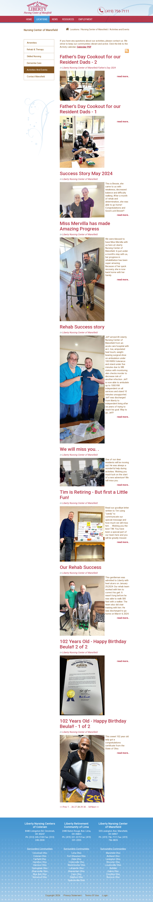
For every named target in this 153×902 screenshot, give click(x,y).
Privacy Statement (73, 895)
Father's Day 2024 (106, 67)
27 (75, 807)
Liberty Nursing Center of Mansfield (79, 67)
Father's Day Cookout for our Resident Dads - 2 (90, 59)
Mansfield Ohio (113, 853)
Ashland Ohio (113, 856)
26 (72, 807)
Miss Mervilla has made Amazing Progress (85, 226)
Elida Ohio (76, 859)
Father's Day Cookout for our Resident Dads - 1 (90, 109)
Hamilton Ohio (40, 862)
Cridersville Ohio (76, 862)
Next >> (95, 807)
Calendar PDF (84, 47)
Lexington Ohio (113, 859)
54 (89, 807)
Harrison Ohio (40, 865)
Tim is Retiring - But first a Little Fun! (94, 494)
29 (81, 807)
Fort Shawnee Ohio (76, 856)
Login (105, 895)
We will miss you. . (79, 449)
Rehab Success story (82, 327)
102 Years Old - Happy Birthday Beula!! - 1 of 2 (93, 723)
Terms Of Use (92, 895)
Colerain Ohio (39, 856)
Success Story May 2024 (86, 173)
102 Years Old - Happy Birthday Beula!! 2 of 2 (93, 644)
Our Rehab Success (80, 567)
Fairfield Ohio (39, 859)
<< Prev (63, 807)
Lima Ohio (76, 853)
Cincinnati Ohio (40, 853)
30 (84, 807)
